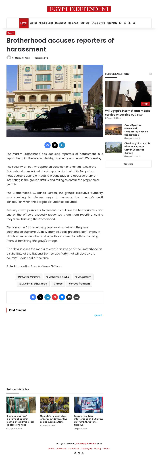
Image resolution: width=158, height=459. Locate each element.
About (51, 448)
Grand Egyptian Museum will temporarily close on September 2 (136, 130)
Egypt (23, 23)
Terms (106, 448)
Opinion (112, 23)
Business (60, 23)
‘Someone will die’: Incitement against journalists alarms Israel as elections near (20, 420)
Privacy (97, 448)
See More (128, 163)
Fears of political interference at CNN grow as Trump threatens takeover (88, 420)
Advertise (61, 448)
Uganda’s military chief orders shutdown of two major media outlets (54, 418)
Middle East (46, 23)
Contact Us (73, 448)
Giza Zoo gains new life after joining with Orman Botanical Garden (137, 148)
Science (73, 23)
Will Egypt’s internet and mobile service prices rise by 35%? (127, 113)
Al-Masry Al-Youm (21, 58)
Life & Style (98, 23)
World (33, 23)
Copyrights (86, 448)
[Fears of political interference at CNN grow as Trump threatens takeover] (88, 405)
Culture (84, 23)
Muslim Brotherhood (34, 283)
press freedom (80, 283)
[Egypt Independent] (79, 9)
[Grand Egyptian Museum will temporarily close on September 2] (113, 129)
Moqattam (84, 277)
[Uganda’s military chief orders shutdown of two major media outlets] (54, 405)
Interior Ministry (30, 277)
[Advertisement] (54, 350)
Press (59, 283)
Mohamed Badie (58, 277)
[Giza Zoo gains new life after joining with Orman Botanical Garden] (113, 147)
